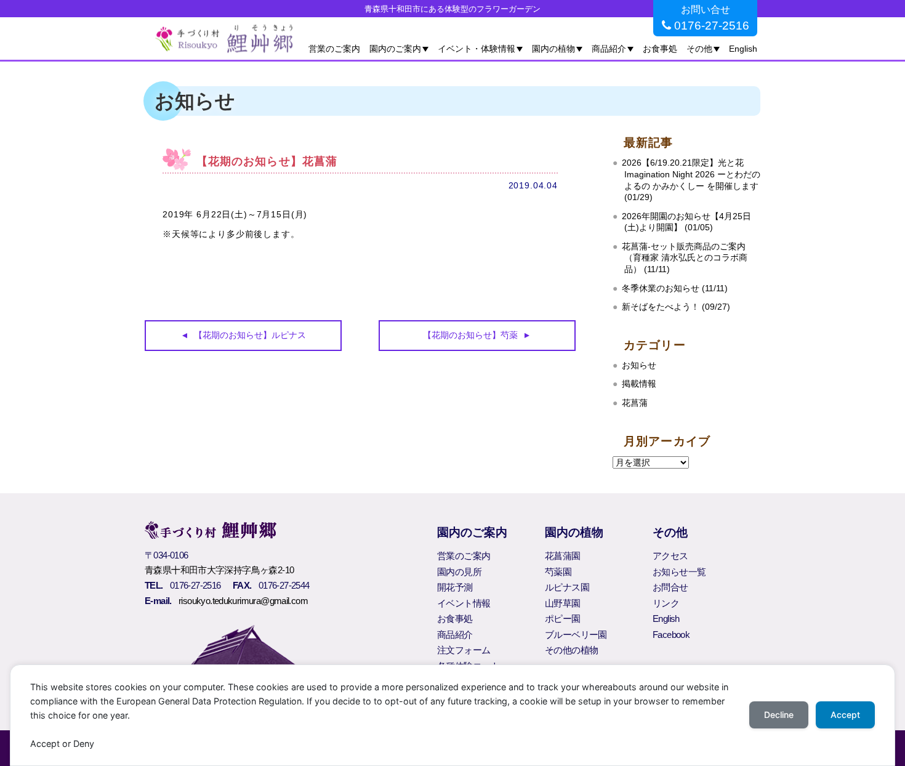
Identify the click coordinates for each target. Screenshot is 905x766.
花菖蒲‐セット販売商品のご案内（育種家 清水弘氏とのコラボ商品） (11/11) (684, 258)
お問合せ (670, 587)
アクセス (670, 555)
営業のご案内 (334, 49)
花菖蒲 (635, 403)
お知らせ (639, 365)
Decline (779, 714)
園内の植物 (553, 49)
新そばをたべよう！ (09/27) (676, 307)
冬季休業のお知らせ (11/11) (675, 288)
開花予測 (455, 587)
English (743, 49)
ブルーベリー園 (576, 634)
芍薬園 (558, 571)
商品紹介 (609, 49)
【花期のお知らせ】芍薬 (470, 335)
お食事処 (660, 49)
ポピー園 (563, 618)
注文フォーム (463, 650)
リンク (666, 603)
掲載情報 (639, 384)
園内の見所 (459, 571)
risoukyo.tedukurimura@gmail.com (243, 600)
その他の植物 (571, 650)
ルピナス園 (567, 587)
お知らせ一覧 (679, 571)
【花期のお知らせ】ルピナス (250, 335)
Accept (845, 714)
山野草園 (563, 603)
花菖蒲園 (563, 555)
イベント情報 (463, 603)
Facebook (671, 634)
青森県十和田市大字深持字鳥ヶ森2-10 (219, 570)
